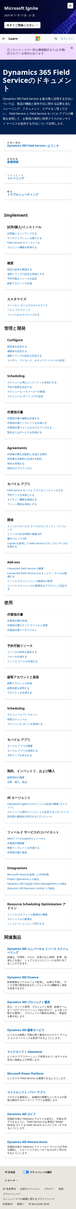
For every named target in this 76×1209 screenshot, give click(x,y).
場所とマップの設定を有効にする (25, 274)
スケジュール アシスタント (22, 714)
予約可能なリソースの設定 (22, 278)
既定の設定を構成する (19, 269)
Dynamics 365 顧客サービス (25, 1030)
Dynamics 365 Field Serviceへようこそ (33, 145)
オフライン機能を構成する (22, 499)
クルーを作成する (17, 656)
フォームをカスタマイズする (23, 314)
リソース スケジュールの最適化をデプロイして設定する (37, 587)
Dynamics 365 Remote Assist (27, 1142)
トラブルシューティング (22, 194)
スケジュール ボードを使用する (25, 724)
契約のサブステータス (19, 468)
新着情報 (13, 162)
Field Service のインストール (23, 242)
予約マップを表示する (19, 755)
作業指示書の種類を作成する (23, 418)
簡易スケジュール (17, 719)
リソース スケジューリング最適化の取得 (29, 581)
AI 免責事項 (9, 1188)
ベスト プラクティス (18, 309)
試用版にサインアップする (22, 233)
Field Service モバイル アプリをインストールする (35, 490)
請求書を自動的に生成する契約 (24, 458)
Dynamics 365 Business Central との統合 (31, 888)
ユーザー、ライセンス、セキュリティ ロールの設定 (36, 360)
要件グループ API (17, 538)
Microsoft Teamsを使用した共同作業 (28, 874)
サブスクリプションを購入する (24, 238)
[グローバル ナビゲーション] (3, 38)
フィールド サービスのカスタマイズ (27, 305)
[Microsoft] (38, 38)
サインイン (67, 38)
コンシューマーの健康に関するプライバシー (27, 1199)
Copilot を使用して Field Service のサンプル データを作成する (37, 545)
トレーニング (15, 178)
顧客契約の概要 (16, 777)
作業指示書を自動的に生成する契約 (27, 454)
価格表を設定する (17, 351)
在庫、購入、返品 (17, 782)
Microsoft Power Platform (25, 1073)
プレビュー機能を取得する (22, 247)
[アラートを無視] (70, 5)
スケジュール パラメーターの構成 (26, 391)
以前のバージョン (30, 1188)
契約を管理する (16, 463)
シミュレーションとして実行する (25, 923)
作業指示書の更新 (17, 852)
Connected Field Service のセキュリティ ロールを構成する (37, 575)
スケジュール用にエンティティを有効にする (32, 382)
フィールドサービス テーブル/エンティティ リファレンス (36, 527)
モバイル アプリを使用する (22, 750)
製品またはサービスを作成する (24, 432)
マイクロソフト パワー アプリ (26, 1092)
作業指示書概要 (16, 843)
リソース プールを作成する (22, 661)
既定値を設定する (17, 346)
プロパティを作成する (19, 692)
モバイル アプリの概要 (20, 746)
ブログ (48, 1188)
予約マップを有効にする (20, 495)
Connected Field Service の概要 (25, 568)
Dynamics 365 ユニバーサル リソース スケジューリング (37, 950)
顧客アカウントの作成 (19, 283)
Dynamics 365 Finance (23, 977)
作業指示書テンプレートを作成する (27, 423)
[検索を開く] (55, 38)
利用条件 (8, 1204)
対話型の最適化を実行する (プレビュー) (29, 816)
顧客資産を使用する (18, 688)
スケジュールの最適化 (19, 919)
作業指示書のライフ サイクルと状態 (27, 625)
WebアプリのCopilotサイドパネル (26, 838)
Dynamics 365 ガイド (21, 1114)
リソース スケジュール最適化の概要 (27, 914)
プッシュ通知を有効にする (22, 504)
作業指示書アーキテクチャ (22, 630)
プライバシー (10, 1194)
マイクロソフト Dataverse (24, 1052)
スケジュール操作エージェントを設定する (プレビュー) (38, 811)
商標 (19, 1204)
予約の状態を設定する (19, 387)
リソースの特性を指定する (22, 652)
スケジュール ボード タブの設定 (25, 396)
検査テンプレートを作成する (23, 847)
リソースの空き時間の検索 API (24, 534)
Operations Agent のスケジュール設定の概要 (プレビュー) (37, 805)
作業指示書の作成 (17, 620)
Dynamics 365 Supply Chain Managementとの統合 (37, 883)
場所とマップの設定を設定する (24, 355)
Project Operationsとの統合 (23, 879)
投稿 (61, 1188)
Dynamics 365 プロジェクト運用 (28, 1002)
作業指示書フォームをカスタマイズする (29, 427)
